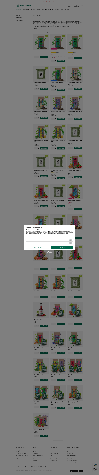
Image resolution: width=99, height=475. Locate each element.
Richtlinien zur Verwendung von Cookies (54, 231)
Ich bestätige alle (62, 247)
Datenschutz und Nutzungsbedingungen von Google (59, 233)
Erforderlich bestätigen (38, 247)
